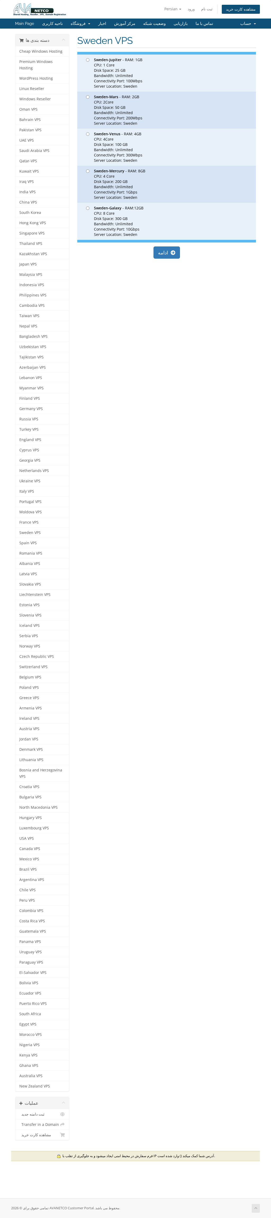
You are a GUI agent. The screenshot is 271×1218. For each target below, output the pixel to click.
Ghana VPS (28, 1065)
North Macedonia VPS (38, 807)
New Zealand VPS (34, 1086)
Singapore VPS (32, 233)
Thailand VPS (30, 243)
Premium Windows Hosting (36, 64)
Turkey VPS (29, 429)
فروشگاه (79, 23)
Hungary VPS (30, 817)
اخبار (102, 23)
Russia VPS (28, 419)
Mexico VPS (29, 859)
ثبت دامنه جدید (31, 1114)
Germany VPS (31, 408)
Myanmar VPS (31, 388)
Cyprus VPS (29, 450)
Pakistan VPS (30, 130)
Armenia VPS (30, 708)
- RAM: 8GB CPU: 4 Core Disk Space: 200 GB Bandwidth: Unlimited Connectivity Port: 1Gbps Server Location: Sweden (119, 184)
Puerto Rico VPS (33, 1003)
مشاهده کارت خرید (241, 9)
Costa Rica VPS (32, 921)
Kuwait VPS (29, 171)
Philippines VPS (33, 295)
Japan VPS (28, 264)
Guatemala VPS (32, 931)
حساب (246, 23)
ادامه (164, 252)
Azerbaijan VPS (32, 367)
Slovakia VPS (30, 584)
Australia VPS (31, 1075)
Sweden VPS (30, 532)
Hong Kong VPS (32, 223)
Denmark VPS (31, 749)
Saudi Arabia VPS (34, 150)
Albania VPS (29, 563)
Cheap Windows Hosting (40, 51)
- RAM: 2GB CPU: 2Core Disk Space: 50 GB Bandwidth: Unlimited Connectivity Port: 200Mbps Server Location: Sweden (118, 110)
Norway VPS (29, 646)
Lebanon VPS (30, 377)
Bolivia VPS (28, 983)
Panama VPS (30, 941)
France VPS (29, 522)
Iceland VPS (29, 625)
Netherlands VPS (34, 470)
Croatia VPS (29, 786)
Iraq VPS (26, 181)
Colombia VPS (31, 910)
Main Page (24, 23)
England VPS (30, 439)
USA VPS (26, 838)
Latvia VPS (28, 574)
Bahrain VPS (30, 119)
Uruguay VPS (30, 952)
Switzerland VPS (33, 666)
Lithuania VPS (31, 759)
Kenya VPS (28, 1055)
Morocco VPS (30, 1034)
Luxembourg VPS (34, 828)
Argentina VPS (31, 879)
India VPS (27, 192)
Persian (171, 8)
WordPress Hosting (36, 78)
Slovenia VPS (30, 615)
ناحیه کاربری (52, 23)
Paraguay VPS (31, 962)
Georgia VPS (29, 460)
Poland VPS (29, 687)
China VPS (28, 202)
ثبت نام (207, 8)
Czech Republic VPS (36, 656)
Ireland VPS (29, 718)
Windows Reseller (35, 99)
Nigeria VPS (29, 1044)
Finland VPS (29, 398)
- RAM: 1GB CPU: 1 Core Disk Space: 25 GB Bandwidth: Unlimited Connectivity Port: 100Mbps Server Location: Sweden (118, 73)
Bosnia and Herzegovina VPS (40, 773)
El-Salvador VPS (33, 972)
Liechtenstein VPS (35, 594)
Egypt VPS (28, 1024)
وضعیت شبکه (154, 23)
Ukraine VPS (29, 481)
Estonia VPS (29, 605)
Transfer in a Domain (39, 1124)
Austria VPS (29, 728)
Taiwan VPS (29, 315)
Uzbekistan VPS (32, 346)
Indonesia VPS (31, 284)
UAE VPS (26, 140)
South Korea (30, 212)
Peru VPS (27, 900)
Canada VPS (29, 848)
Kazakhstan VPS (33, 253)
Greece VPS (29, 697)
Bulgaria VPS (30, 797)
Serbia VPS (28, 635)
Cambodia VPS (32, 305)
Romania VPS (30, 553)
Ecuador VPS (30, 993)
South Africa (30, 1014)
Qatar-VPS (28, 161)
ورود (191, 8)
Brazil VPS (28, 869)
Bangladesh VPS (33, 336)
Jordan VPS (28, 739)
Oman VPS (28, 109)
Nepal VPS (28, 326)
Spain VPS (28, 543)
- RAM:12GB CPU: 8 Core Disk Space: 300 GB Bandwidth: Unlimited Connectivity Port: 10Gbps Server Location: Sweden (118, 221)
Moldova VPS (30, 512)
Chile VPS (27, 890)
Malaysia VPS (30, 274)
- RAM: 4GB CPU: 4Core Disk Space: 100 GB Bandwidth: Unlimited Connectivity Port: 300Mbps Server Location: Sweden (118, 147)
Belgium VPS (30, 677)
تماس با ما (204, 23)
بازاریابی (181, 23)
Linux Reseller (31, 88)
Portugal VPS (30, 501)
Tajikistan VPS (31, 357)
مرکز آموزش (124, 23)
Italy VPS (26, 491)
